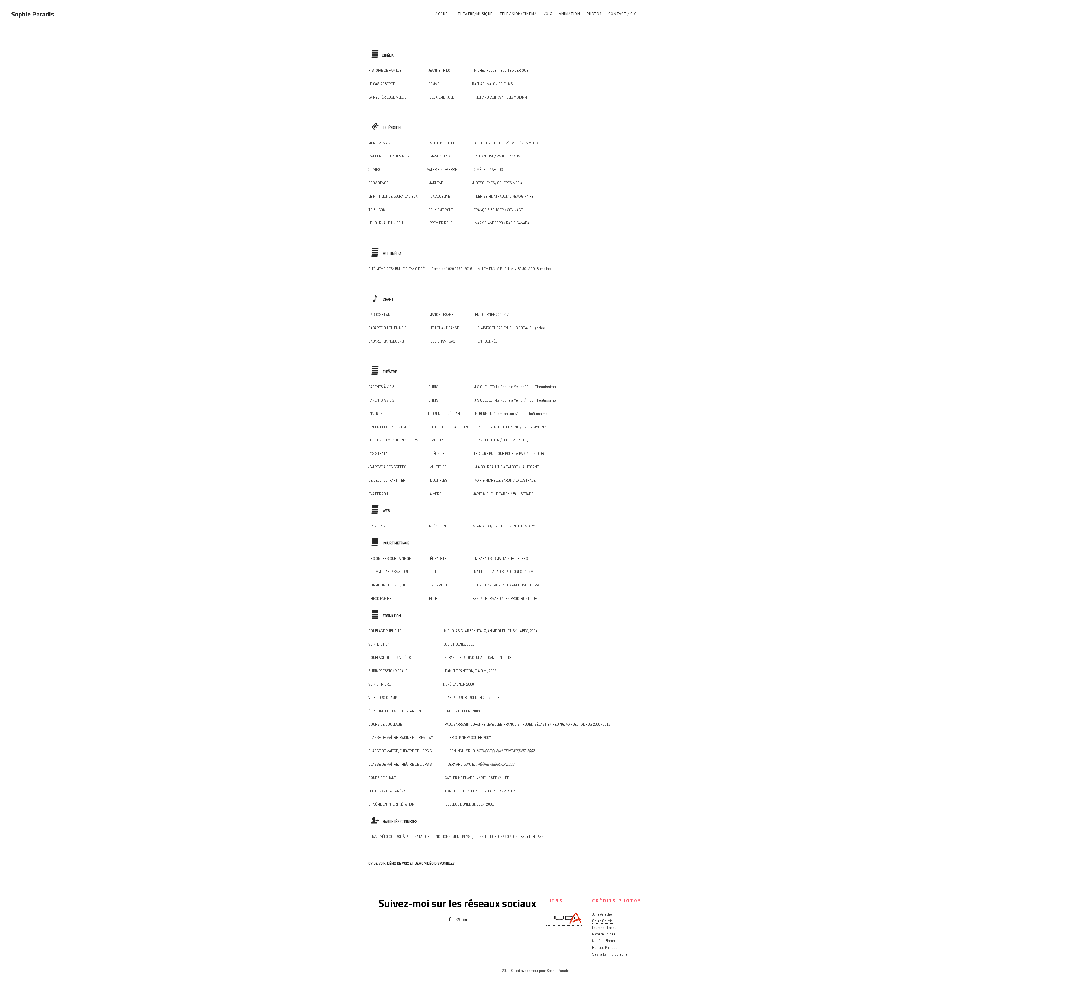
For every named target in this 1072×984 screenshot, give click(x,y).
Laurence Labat (604, 927)
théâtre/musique (475, 13)
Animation (569, 13)
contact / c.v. (622, 13)
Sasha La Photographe (609, 954)
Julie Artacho (602, 914)
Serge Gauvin (602, 920)
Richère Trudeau (605, 934)
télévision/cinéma (518, 13)
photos (594, 13)
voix (548, 13)
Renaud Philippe (604, 947)
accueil (443, 13)
